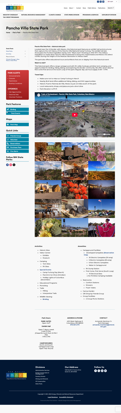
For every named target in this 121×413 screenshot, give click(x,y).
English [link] (111, 1)
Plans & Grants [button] (10, 56)
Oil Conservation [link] (40, 381)
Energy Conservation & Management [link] (42, 373)
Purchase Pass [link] (15, 147)
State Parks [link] (9, 51)
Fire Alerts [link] (14, 151)
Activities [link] (8, 54)
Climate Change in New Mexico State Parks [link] (12, 59)
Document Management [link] (74, 400)
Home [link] (65, 8)
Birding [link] (13, 109)
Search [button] (110, 8)
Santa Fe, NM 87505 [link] (71, 371)
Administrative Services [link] (42, 370)
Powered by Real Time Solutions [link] (48, 400)
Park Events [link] (15, 113)
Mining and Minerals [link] (41, 379)
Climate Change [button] (55, 15)
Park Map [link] (14, 124)
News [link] (84, 8)
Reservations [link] (15, 143)
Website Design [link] (62, 400)
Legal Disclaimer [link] (53, 397)
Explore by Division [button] (109, 15)
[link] (98, 2)
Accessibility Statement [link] (66, 397)
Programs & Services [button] (90, 15)
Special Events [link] (45, 270)
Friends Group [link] (15, 135)
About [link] (71, 8)
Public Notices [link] (92, 8)
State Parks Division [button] (71, 15)
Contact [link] (78, 8)
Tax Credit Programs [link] (11, 17)
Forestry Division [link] (40, 376)
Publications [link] (101, 8)
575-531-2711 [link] (74, 325)
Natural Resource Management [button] (33, 15)
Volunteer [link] (14, 139)
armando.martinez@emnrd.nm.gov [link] (104, 326)
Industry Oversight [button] (10, 15)
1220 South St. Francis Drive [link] (73, 370)
